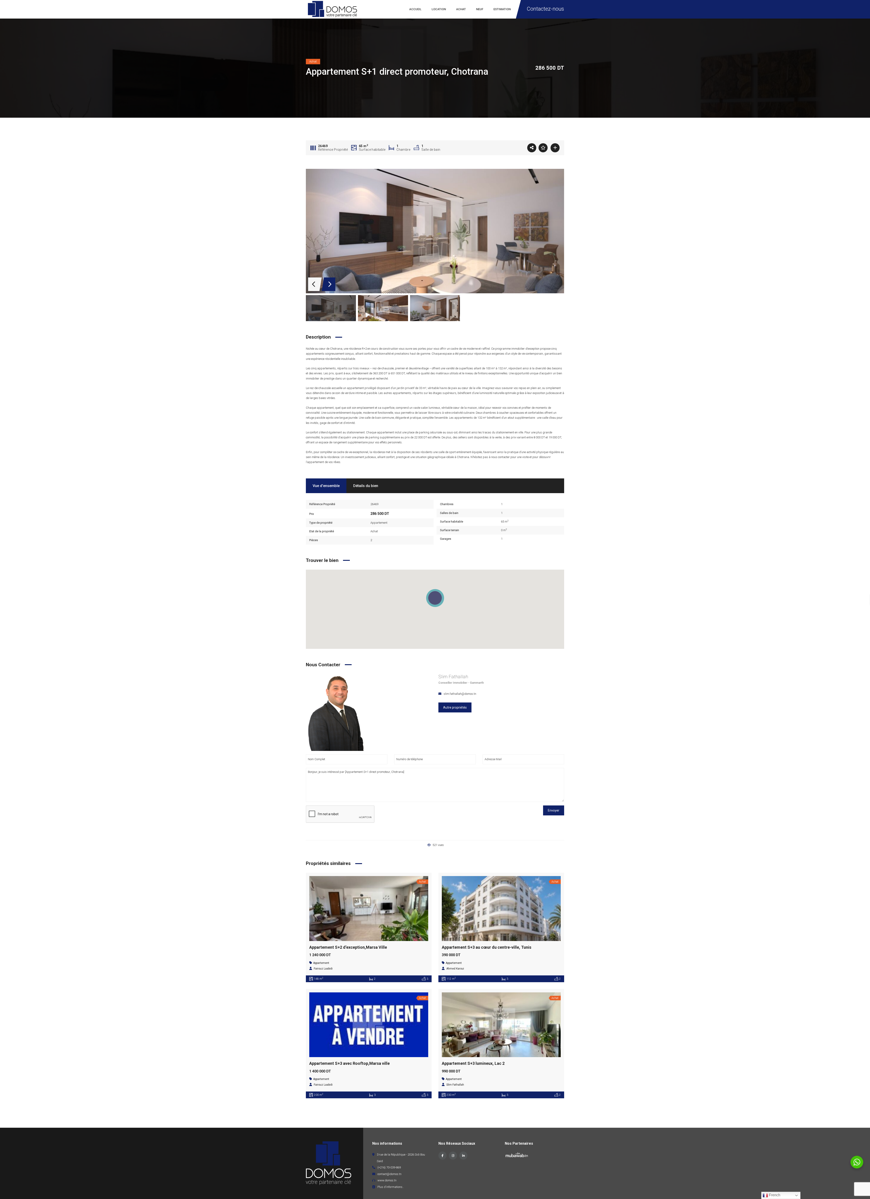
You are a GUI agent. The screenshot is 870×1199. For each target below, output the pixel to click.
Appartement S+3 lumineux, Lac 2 (473, 1063)
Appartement (378, 522)
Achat (374, 531)
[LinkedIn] (463, 1155)
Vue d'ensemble (326, 486)
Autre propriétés (455, 707)
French (774, 1195)
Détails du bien (365, 486)
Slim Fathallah (453, 676)
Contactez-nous (545, 9)
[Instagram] (453, 1155)
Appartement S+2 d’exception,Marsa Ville (348, 947)
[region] (435, 609)
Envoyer (553, 810)
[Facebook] (442, 1155)
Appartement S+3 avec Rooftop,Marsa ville (349, 1063)
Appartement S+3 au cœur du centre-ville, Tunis (486, 947)
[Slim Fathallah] (336, 712)
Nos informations (387, 1143)
